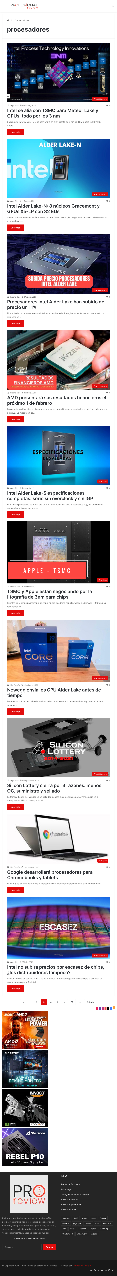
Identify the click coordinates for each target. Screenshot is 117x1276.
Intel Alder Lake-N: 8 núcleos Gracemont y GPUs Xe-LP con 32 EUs (53, 208)
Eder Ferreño (14, 685)
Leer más (15, 132)
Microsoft (107, 1223)
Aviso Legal (66, 1189)
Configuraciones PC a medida (75, 1194)
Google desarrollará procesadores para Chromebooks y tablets (50, 874)
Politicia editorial (68, 1209)
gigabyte (77, 1223)
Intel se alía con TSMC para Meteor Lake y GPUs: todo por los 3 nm (52, 113)
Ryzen (93, 1228)
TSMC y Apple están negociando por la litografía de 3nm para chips (49, 594)
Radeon (83, 1228)
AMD (76, 1218)
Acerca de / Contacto (71, 1184)
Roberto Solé (14, 297)
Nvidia (73, 1228)
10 (72, 1002)
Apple (84, 1218)
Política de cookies (69, 1199)
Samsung (104, 1228)
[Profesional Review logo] (24, 6)
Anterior (90, 1002)
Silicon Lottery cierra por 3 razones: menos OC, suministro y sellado (54, 788)
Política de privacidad (71, 1204)
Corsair (103, 1218)
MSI (64, 1228)
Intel (97, 1223)
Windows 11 (82, 1234)
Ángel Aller (14, 105)
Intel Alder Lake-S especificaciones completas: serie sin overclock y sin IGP (50, 495)
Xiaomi (94, 1234)
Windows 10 (67, 1234)
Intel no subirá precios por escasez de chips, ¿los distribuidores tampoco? (55, 969)
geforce (65, 1223)
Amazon (65, 1218)
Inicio (11, 20)
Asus (93, 1218)
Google (88, 1223)
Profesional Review (82, 1265)
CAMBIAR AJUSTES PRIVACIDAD (29, 1238)
